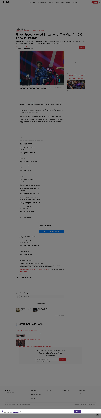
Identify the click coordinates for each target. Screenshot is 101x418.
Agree (77, 411)
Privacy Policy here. (15, 412)
